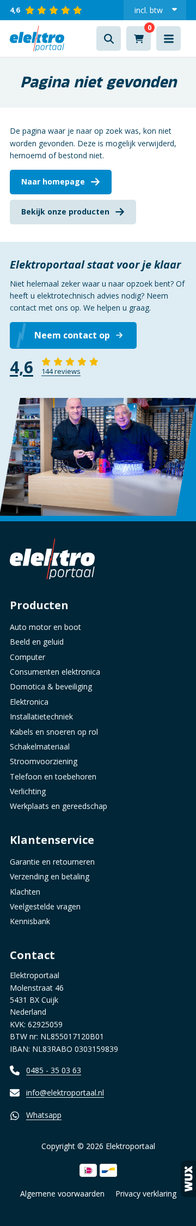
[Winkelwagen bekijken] (138, 38)
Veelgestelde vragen (45, 906)
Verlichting (28, 791)
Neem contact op (72, 335)
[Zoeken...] (108, 38)
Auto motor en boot (45, 627)
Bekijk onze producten (65, 211)
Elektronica (29, 702)
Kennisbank (30, 921)
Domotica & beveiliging (51, 686)
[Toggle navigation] (168, 38)
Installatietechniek (41, 716)
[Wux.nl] (188, 1178)
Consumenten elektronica (55, 671)
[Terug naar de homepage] (37, 38)
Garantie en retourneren (52, 861)
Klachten (25, 891)
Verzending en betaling (49, 876)
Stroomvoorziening (43, 761)
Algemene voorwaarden (62, 1193)
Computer (27, 657)
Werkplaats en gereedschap (58, 806)
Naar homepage (53, 181)
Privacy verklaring (145, 1193)
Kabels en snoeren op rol (54, 732)
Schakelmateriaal (40, 746)
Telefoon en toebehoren (53, 776)
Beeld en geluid (37, 641)
